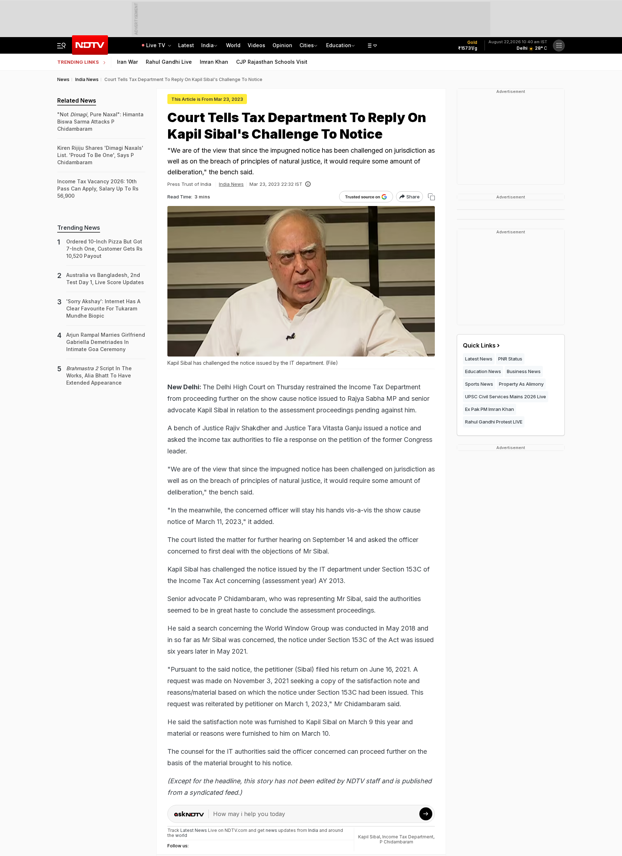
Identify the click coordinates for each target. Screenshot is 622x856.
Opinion (282, 45)
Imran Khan (214, 62)
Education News (483, 371)
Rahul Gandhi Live (169, 62)
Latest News (478, 359)
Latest (186, 45)
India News (231, 184)
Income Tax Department (407, 836)
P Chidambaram (396, 841)
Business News (524, 371)
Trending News (78, 227)
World (233, 45)
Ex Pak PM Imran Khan (489, 409)
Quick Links (479, 345)
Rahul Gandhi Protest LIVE (493, 422)
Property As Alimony (521, 384)
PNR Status (510, 359)
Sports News (479, 384)
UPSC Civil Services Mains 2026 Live (505, 396)
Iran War (127, 62)
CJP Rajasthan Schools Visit (271, 62)
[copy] (431, 196)
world (181, 835)
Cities (306, 45)
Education (338, 45)
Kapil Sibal (369, 836)
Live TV (156, 45)
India (207, 45)
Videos (256, 45)
